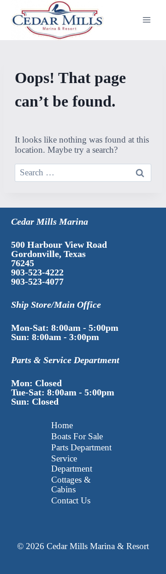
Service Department (71, 463)
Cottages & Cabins (71, 485)
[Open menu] (146, 20)
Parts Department (81, 447)
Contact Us (70, 500)
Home (62, 425)
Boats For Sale (77, 436)
